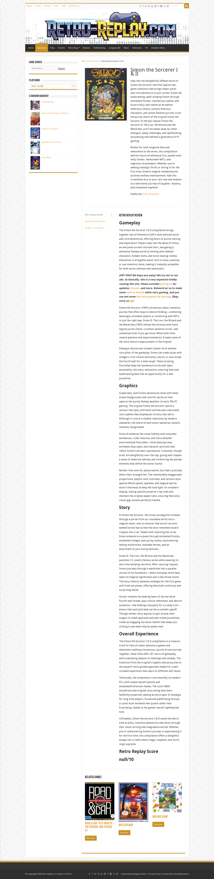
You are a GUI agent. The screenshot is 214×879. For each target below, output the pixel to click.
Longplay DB (114, 48)
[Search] (186, 6)
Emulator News (158, 48)
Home (31, 48)
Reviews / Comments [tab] (94, 228)
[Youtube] (152, 6)
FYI (146, 48)
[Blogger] (161, 6)
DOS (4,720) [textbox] (52, 86)
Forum (38, 6)
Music (126, 48)
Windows (154, 194)
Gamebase (42, 48)
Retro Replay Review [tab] (94, 215)
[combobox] (53, 86)
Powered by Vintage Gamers (134, 874)
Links (56, 6)
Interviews (137, 48)
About (29, 6)
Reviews (86, 48)
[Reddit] (155, 6)
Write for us (74, 6)
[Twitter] (145, 6)
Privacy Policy (155, 874)
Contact (47, 6)
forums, (135, 288)
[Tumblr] (158, 6)
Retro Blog (73, 48)
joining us (165, 283)
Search (61, 69)
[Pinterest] (149, 6)
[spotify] (168, 6)
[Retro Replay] (107, 26)
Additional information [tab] (95, 221)
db (92, 61)
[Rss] (140, 6)
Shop (52, 48)
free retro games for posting (153, 296)
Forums (61, 48)
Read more (91, 838)
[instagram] (164, 6)
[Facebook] (143, 6)
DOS (98, 61)
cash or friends (135, 292)
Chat (64, 6)
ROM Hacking (99, 48)
